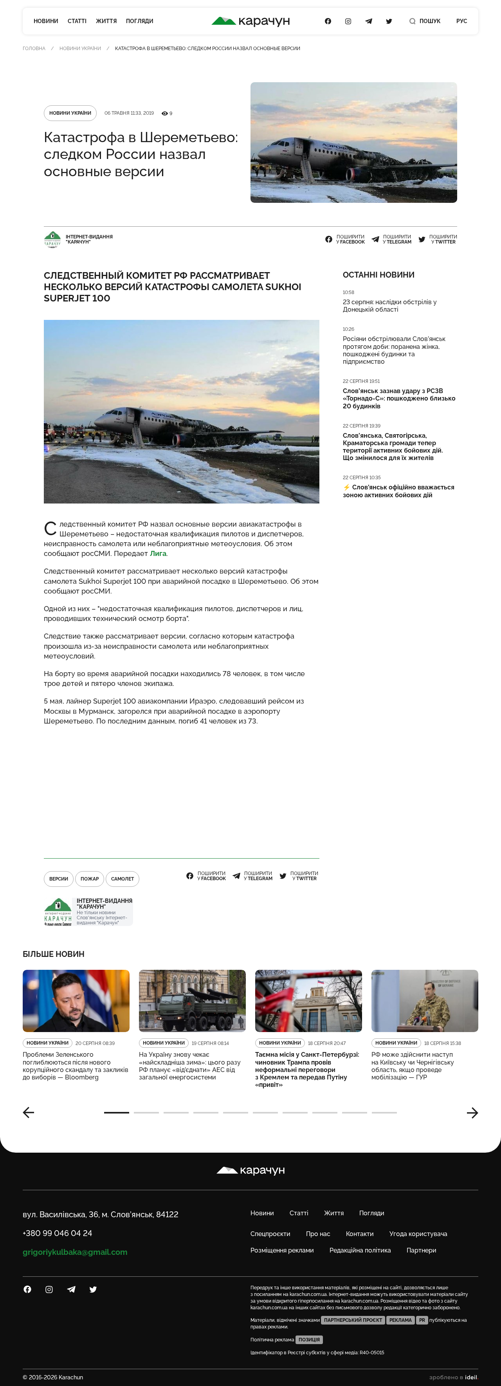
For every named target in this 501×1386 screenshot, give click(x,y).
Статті (77, 21)
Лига (158, 553)
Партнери (421, 1250)
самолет (122, 879)
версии (58, 879)
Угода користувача (418, 1234)
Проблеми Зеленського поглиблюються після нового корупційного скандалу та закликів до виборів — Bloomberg (75, 1066)
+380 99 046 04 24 (57, 1233)
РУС (461, 21)
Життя (106, 21)
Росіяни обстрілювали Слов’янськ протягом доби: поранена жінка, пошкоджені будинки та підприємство (394, 350)
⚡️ (398, 491)
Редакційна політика (360, 1250)
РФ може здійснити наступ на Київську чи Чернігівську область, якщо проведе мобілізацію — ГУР (412, 1066)
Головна (34, 48)
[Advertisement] (182, 788)
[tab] (116, 1112)
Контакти (360, 1234)
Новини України (80, 48)
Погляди (139, 21)
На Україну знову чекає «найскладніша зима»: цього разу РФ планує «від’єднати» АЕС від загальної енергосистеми (190, 1066)
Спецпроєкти (270, 1234)
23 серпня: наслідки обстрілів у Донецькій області (390, 305)
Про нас (318, 1234)
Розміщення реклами (282, 1250)
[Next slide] (469, 1112)
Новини (46, 21)
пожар (90, 879)
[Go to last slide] (31, 1112)
